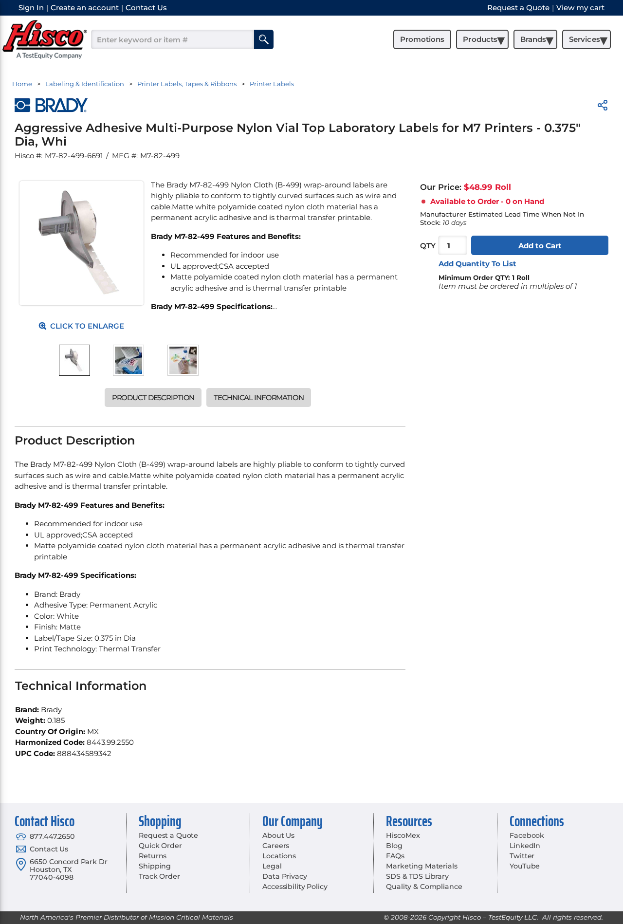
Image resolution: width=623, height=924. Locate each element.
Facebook (527, 835)
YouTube (525, 866)
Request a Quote (168, 835)
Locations (279, 856)
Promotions (422, 39)
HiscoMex (403, 835)
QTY (428, 245)
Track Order (159, 876)
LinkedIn (525, 846)
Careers (275, 846)
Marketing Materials (421, 866)
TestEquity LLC (512, 917)
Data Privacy (284, 876)
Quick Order (160, 846)
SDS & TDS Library (417, 876)
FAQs (395, 856)
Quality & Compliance (424, 886)
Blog (394, 846)
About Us (278, 835)
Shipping (155, 866)
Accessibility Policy (294, 886)
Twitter (522, 856)
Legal (271, 866)
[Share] (602, 106)
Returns (152, 856)
